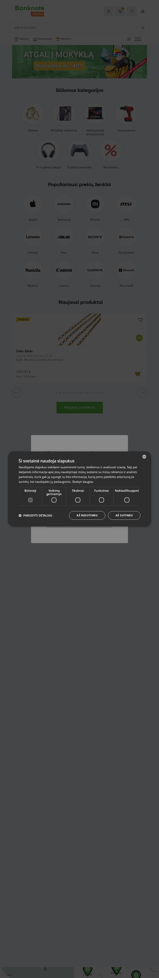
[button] (35, 515)
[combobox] (144, 457)
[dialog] (79, 488)
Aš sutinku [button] (124, 515)
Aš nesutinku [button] (87, 515)
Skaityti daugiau (82, 482)
